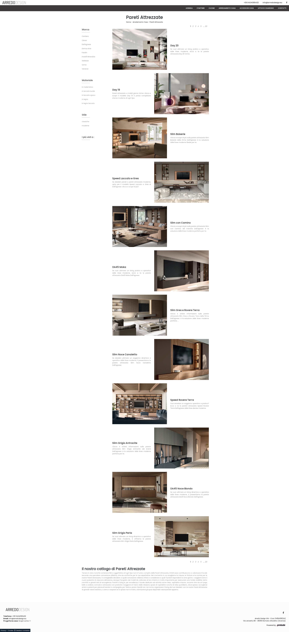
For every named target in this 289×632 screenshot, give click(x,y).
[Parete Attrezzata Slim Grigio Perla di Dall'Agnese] (181, 536)
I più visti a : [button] (88, 137)
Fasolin (84, 52)
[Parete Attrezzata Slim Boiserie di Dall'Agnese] (139, 137)
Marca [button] (85, 29)
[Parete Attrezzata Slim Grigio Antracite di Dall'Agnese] (181, 448)
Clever (84, 40)
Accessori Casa (247, 8)
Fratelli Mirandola (88, 57)
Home (128, 22)
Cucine (212, 8)
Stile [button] (84, 114)
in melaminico (87, 87)
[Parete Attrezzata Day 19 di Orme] (181, 93)
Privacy (3, 630)
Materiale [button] (87, 80)
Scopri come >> (25, 621)
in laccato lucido (88, 91)
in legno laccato (88, 103)
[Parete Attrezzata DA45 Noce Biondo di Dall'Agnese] (139, 492)
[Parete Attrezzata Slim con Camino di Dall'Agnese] (139, 226)
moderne (85, 126)
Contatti (282, 8)
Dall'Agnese (86, 44)
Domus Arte (86, 48)
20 (206, 26)
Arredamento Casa (227, 8)
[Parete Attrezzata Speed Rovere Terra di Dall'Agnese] (139, 403)
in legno (85, 99)
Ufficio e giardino (266, 8)
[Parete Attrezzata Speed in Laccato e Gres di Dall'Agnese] (181, 182)
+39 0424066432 (19, 616)
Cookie (10, 630)
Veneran (85, 69)
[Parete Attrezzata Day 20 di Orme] (139, 49)
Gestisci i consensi (23, 630)
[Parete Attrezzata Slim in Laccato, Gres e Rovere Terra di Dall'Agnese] (139, 315)
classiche (85, 121)
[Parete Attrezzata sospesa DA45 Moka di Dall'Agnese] (181, 270)
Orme (84, 65)
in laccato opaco (88, 95)
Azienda (189, 8)
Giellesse (85, 61)
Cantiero (85, 36)
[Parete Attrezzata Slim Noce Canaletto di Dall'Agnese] (181, 359)
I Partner (201, 8)
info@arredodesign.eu (17, 618)
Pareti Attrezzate (156, 22)
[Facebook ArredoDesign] (284, 613)
